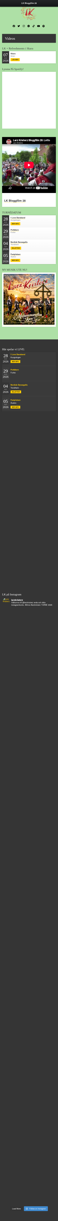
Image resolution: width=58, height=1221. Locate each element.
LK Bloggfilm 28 (15, 200)
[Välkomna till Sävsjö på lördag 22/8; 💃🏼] (29, 772)
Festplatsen (16, 254)
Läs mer (15, 60)
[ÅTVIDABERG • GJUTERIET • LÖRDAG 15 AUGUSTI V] (29, 921)
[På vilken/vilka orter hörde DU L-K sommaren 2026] (29, 683)
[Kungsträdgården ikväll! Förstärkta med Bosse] (29, 981)
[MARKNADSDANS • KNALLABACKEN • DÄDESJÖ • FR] (29, 742)
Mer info (15, 224)
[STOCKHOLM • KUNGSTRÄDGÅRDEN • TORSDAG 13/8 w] (29, 1041)
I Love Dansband (18, 217)
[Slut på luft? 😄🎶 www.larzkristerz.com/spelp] (29, 1011)
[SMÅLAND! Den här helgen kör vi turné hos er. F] (29, 653)
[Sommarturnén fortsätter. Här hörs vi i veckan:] (29, 1100)
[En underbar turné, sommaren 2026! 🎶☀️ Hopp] (29, 623)
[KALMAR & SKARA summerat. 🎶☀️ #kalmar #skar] (29, 1130)
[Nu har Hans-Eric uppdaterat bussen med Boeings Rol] (29, 892)
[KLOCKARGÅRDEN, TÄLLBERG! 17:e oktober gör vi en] (29, 832)
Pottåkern (15, 229)
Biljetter (16, 248)
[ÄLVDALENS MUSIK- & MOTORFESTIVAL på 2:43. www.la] (29, 1070)
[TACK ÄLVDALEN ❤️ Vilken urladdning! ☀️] (29, 1190)
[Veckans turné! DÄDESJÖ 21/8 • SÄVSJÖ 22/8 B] (29, 802)
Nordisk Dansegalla (19, 242)
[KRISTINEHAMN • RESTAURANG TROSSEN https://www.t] (29, 951)
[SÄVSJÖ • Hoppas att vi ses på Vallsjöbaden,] (29, 712)
